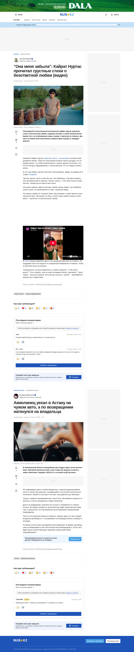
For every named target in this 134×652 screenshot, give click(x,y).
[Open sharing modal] (16, 147)
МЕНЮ (20, 15)
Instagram (75, 377)
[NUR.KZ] (67, 14)
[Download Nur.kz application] (67, 6)
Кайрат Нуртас (19, 294)
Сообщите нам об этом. (53, 284)
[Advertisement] (67, 39)
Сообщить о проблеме (95, 641)
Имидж (44, 20)
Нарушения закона (32, 390)
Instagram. (33, 174)
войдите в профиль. (72, 328)
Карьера (27, 20)
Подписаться (75, 539)
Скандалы (52, 20)
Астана (16, 558)
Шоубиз (17, 20)
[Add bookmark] (16, 154)
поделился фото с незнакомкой (57, 158)
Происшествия (62, 20)
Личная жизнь (36, 20)
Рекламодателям (113, 641)
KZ (106, 15)
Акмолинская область (28, 558)
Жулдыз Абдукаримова (33, 294)
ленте (27, 261)
